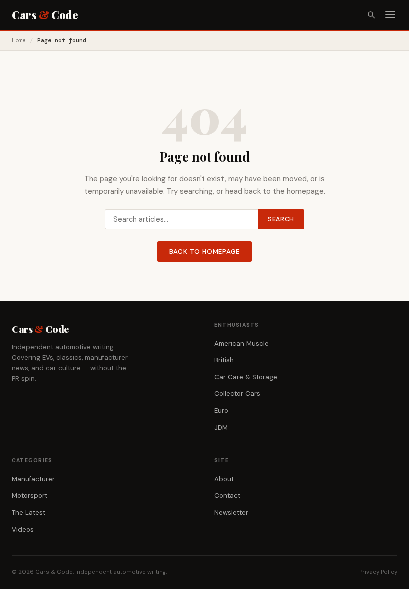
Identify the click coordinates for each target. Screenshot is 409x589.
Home (19, 40)
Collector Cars (237, 393)
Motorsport (29, 495)
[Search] (371, 15)
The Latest (28, 512)
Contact (227, 495)
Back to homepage (204, 251)
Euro (221, 410)
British (224, 360)
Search (281, 219)
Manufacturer (33, 479)
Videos (23, 529)
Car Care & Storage (245, 377)
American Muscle (241, 343)
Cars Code (45, 15)
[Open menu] (390, 14)
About (224, 479)
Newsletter (231, 512)
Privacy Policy (378, 572)
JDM (221, 427)
